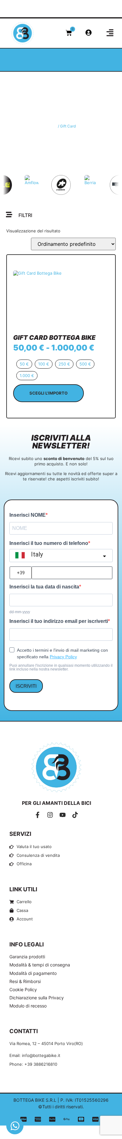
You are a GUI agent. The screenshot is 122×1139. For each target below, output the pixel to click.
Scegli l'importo (48, 393)
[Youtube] (62, 815)
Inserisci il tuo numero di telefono (48, 543)
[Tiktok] (75, 815)
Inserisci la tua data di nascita (44, 586)
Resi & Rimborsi (25, 981)
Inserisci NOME (27, 515)
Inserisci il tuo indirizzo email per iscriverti (58, 621)
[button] (67, 11)
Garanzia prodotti (27, 956)
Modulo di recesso (28, 1005)
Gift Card (61, 111)
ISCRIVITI (26, 686)
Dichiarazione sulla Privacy (36, 997)
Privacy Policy (63, 656)
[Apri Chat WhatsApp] (14, 1125)
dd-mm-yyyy (19, 612)
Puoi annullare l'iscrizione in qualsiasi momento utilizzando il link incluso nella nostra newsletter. (61, 667)
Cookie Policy (23, 989)
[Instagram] (50, 815)
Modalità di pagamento (33, 973)
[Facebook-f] (37, 815)
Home (52, 126)
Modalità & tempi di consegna (39, 964)
